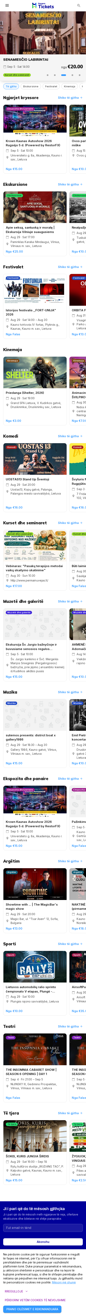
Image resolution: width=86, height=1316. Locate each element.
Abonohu (43, 1241)
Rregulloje (17, 1291)
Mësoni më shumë (64, 1282)
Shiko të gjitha (70, 98)
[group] (43, 32)
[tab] (47, 75)
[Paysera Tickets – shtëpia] (43, 5)
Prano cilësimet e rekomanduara (32, 1309)
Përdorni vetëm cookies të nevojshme (35, 1300)
